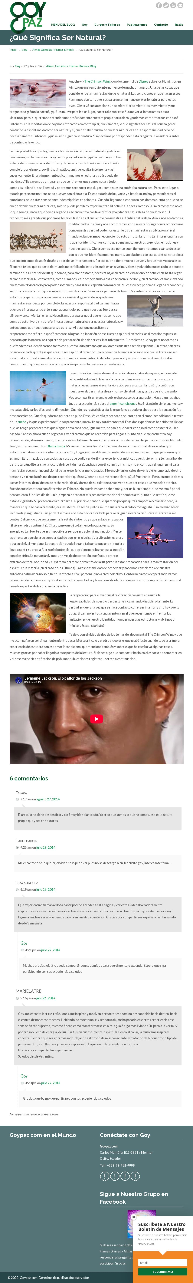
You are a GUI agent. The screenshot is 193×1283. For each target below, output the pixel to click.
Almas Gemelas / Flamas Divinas (53, 49)
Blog (24, 49)
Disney (143, 81)
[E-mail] (180, 5)
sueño (22, 422)
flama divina (56, 446)
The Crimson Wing (97, 81)
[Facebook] (159, 5)
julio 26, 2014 (45, 889)
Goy (17, 66)
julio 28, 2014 (45, 847)
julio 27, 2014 (50, 950)
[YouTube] (173, 5)
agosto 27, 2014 (48, 799)
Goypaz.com (28, 17)
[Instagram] (125, 1179)
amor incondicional (123, 403)
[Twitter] (166, 5)
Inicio (13, 49)
